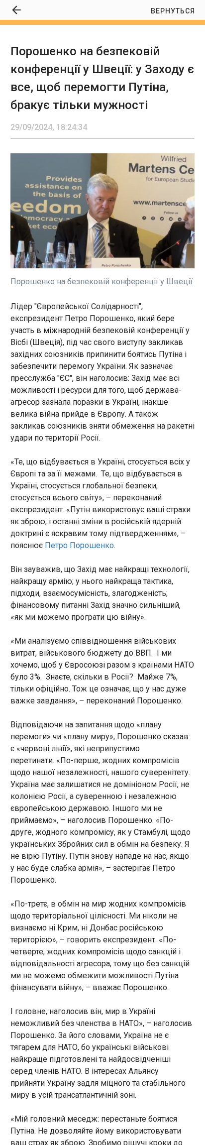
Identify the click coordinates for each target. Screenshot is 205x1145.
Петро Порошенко (79, 545)
